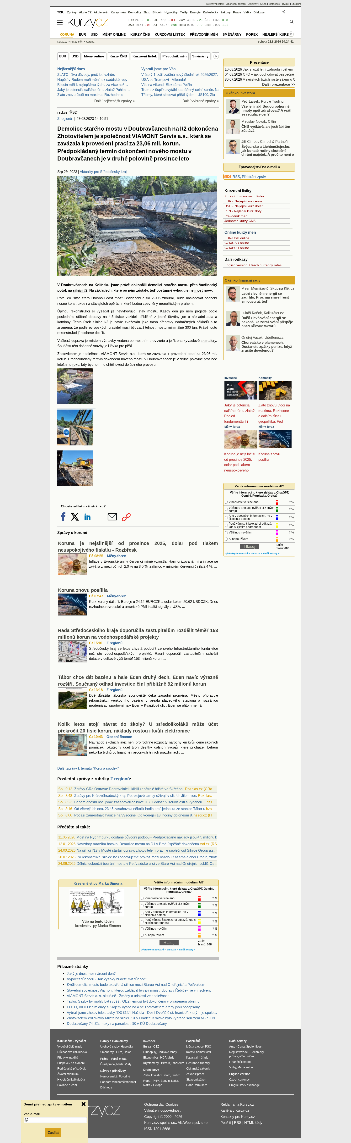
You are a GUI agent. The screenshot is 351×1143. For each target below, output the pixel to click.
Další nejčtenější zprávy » (114, 101)
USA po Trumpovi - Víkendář (163, 80)
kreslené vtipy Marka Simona (98, 923)
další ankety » (187, 949)
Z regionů (64, 119)
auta (210, 317)
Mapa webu (245, 1067)
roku (75, 364)
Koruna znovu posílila (83, 590)
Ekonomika (150, 1057)
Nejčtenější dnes (71, 69)
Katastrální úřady (197, 1057)
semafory (209, 340)
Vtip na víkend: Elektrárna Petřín (166, 85)
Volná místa (119, 1058)
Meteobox (274, 3)
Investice (230, 378)
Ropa (182, 25)
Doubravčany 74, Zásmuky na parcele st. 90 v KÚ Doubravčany (117, 1023)
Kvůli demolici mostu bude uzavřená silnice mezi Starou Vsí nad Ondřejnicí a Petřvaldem (136, 984)
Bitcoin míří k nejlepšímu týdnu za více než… (92, 85)
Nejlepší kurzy (276, 34)
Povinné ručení (67, 1085)
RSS (236, 177)
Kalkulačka (210, 12)
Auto (232, 1046)
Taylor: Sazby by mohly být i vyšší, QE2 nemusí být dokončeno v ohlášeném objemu (133, 1001)
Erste (208, 25)
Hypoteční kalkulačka (71, 1079)
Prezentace (259, 62)
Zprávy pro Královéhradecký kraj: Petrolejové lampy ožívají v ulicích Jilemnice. (135, 795)
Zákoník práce (195, 1074)
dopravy (95, 317)
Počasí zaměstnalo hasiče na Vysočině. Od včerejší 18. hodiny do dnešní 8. (133, 815)
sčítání (81, 317)
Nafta (174, 1080)
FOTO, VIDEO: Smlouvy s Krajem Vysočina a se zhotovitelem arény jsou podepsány (133, 1007)
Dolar (127, 1052)
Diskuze (259, 12)
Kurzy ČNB (118, 56)
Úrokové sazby (109, 1046)
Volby (232, 1067)
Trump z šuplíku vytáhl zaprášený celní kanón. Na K (182, 90)
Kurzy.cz (62, 41)
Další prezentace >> (278, 84)
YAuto (263, 3)
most (198, 290)
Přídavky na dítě (67, 1057)
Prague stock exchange (244, 1085)
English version (239, 1074)
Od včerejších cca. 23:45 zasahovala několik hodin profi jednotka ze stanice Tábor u (139, 809)
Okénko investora (240, 93)
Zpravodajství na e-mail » (259, 167)
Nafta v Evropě (152, 1085)
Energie (195, 12)
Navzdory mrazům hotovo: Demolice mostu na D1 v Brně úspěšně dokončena (138, 844)
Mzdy (170, 1057)
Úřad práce (107, 1064)
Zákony (226, 12)
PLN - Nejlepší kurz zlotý (242, 211)
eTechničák (246, 1056)
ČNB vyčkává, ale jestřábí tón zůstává (265, 128)
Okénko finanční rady (242, 280)
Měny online (94, 56)
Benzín (165, 1080)
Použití (225, 1123)
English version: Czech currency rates (253, 265)
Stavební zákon (196, 1079)
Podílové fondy (167, 1052)
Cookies (171, 1104)
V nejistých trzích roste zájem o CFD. (272, 79)
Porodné (124, 1076)
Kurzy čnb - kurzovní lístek (244, 196)
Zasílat (53, 1133)
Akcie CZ (85, 12)
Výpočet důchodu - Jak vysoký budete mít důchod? (107, 979)
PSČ (208, 1046)
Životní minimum (68, 1074)
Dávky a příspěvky (113, 1071)
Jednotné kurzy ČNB (239, 221)
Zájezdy (253, 3)
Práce (237, 12)
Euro (119, 1052)
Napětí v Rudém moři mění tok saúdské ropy (92, 80)
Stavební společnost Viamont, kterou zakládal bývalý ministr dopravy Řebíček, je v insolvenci (139, 990)
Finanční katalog (240, 1062)
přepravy (166, 322)
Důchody (106, 1087)
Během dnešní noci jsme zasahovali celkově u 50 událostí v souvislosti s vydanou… (140, 802)
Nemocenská (108, 1076)
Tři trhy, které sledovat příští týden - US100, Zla (178, 95)
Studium (296, 3)
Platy (128, 1064)
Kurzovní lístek (145, 56)
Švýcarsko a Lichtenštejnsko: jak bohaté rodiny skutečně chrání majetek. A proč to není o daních (260, 152)
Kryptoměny (151, 1063)
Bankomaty (120, 1041)
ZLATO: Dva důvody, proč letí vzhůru (86, 74)
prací (191, 354)
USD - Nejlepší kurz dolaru (244, 206)
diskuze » (172, 949)
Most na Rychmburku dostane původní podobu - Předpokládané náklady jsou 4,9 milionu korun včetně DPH (160, 837)
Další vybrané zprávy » (200, 101)
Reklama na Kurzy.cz (237, 1104)
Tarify (184, 12)
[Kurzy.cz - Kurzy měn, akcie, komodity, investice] (88, 27)
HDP (163, 1057)
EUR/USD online (236, 238)
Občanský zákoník (198, 1068)
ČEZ (207, 20)
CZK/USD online (236, 243)
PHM (156, 1080)
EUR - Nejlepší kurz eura (243, 201)
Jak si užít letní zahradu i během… (270, 69)
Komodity (265, 378)
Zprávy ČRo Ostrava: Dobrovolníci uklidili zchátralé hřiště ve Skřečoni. (129, 789)
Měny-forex (116, 556)
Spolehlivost (254, 1046)
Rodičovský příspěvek (71, 1068)
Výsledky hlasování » (153, 949)
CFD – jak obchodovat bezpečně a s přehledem (280, 74)
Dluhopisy (149, 1052)
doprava (77, 340)
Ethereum (177, 1063)
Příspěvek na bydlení (71, 1063)
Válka (247, 12)
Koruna (90, 41)
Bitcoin (157, 12)
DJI (155, 25)
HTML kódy (253, 1123)
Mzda (119, 1064)
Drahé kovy (151, 1069)
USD (75, 56)
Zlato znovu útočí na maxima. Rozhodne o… (92, 95)
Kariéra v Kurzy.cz (234, 1110)
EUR (62, 56)
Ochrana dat (154, 1104)
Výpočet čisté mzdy (69, 1046)
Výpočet (80, 1041)
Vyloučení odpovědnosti (162, 1110)
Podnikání (193, 1041)
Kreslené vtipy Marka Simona (98, 883)
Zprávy (72, 12)
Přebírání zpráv (254, 177)
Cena (241, 1046)
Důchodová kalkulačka (72, 1052)
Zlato (182, 20)
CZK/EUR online (236, 248)
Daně (189, 1085)
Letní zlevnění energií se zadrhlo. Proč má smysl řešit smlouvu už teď (265, 297)
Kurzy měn (118, 12)
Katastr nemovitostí (198, 1052)
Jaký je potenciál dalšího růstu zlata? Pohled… (93, 90)
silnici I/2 (80, 290)
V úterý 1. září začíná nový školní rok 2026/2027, (179, 74)
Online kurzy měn (240, 232)
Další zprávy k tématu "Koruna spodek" (88, 768)
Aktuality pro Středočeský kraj (103, 172)
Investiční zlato (160, 1075)
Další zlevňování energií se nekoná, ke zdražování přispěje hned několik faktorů (267, 322)
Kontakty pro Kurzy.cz (237, 1117)
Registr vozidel (239, 1052)
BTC (155, 20)
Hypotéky (171, 12)
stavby (98, 346)
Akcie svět (101, 12)
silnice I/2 (100, 322)
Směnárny (200, 56)
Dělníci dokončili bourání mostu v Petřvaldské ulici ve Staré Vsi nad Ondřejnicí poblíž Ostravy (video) (155, 863)
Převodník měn (174, 56)
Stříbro (176, 1075)
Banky (104, 1041)
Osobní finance (119, 737)
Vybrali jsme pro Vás (158, 69)
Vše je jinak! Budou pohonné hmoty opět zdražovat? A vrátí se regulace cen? (266, 110)
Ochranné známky (198, 1063)
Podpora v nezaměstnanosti (118, 1082)
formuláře (201, 1085)
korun (61, 359)
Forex (252, 34)
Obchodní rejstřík (236, 3)
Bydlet (285, 3)
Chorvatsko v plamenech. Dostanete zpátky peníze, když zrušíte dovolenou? (266, 346)
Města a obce (195, 1046)
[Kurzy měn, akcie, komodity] (96, 1112)
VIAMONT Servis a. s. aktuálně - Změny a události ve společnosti (118, 996)
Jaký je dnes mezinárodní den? (91, 973)
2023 (73, 172)
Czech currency (239, 1079)
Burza (147, 1046)
